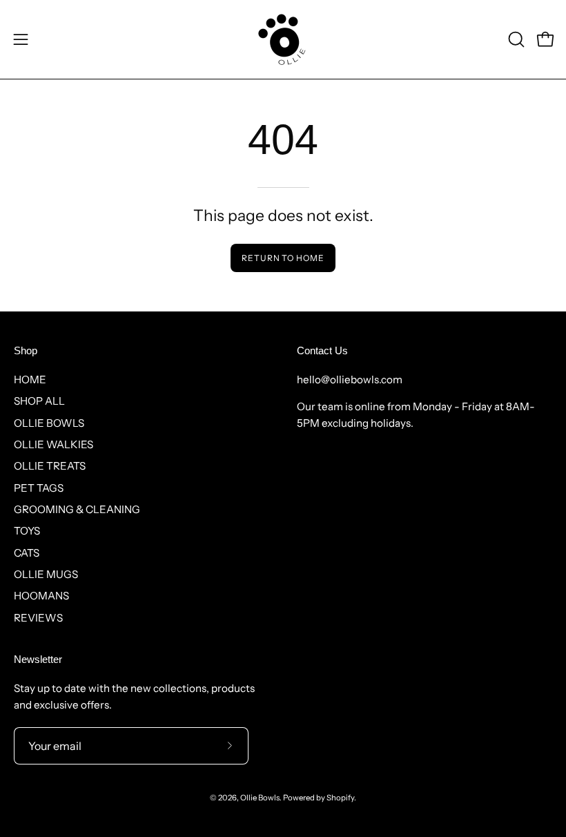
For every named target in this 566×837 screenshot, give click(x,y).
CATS (26, 552)
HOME (30, 379)
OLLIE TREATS (50, 465)
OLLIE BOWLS (49, 423)
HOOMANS (41, 595)
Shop (25, 350)
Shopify (340, 797)
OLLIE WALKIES (53, 444)
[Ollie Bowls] (283, 39)
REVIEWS (38, 617)
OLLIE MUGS (46, 574)
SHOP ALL (39, 400)
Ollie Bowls (260, 797)
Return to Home (283, 258)
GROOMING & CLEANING (77, 509)
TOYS (27, 530)
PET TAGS (39, 487)
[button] (515, 39)
